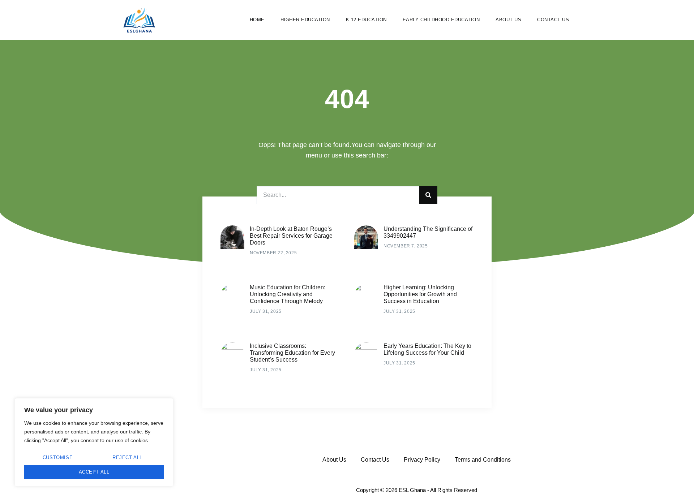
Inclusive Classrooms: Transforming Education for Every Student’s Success (292, 353)
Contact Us (553, 19)
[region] (94, 442)
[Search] (428, 195)
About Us (508, 19)
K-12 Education (366, 19)
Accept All (94, 472)
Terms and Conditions (483, 460)
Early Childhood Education (441, 19)
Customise (58, 457)
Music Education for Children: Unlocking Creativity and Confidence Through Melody (287, 294)
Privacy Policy (422, 460)
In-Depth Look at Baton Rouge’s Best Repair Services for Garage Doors (291, 236)
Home (257, 19)
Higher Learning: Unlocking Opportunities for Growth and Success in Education (420, 294)
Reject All (127, 457)
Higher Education (305, 19)
